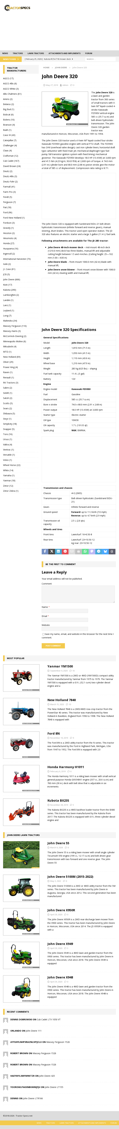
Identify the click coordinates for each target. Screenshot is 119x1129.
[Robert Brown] (5, 1054)
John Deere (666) (11, 279)
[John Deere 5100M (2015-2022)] (21, 888)
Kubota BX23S (58, 800)
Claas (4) (7, 150)
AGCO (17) (8, 78)
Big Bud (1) (8, 109)
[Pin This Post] (65, 551)
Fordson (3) (9, 222)
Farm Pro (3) (9, 191)
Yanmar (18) (9, 480)
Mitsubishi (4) (9, 346)
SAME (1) (7, 392)
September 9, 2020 (59, 670)
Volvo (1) (7, 459)
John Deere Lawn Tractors (23, 835)
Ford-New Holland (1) (14, 217)
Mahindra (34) (10, 320)
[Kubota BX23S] (21, 812)
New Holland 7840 (61, 700)
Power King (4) (10, 367)
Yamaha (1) (9, 475)
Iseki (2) (7, 264)
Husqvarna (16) (10, 248)
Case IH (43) (9, 135)
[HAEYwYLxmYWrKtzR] (5, 1077)
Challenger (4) (10, 145)
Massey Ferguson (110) (15, 325)
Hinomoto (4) (10, 238)
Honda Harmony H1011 (65, 767)
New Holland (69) (11, 356)
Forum (88, 53)
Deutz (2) (7, 171)
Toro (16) (8, 434)
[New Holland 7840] (21, 711)
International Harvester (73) (17, 258)
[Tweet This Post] (51, 551)
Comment (47, 583)
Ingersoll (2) (9, 253)
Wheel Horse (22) (11, 465)
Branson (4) (9, 124)
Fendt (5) (7, 197)
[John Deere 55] (21, 854)
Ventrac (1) (8, 449)
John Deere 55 (58, 843)
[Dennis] (5, 1099)
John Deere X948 (60, 977)
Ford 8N (53, 733)
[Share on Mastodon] (92, 551)
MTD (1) (7, 351)
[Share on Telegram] (98, 551)
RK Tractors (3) (10, 382)
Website (46, 625)
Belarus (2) (8, 104)
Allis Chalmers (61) (12, 93)
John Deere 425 (47, 1075)
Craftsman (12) (10, 155)
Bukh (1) (7, 129)
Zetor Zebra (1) (10, 490)
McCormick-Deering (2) (14, 336)
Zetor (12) (8, 485)
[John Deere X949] (21, 955)
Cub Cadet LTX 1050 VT (49, 1019)
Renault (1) (8, 377)
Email (45, 616)
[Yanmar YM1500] (21, 678)
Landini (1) (8, 300)
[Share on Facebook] (45, 551)
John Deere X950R (61, 910)
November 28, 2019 (59, 804)
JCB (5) (6, 274)
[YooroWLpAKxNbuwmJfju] (5, 1088)
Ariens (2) (8, 99)
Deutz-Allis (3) (10, 176)
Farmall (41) (9, 186)
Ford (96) (7, 212)
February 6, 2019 (58, 771)
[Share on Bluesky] (105, 551)
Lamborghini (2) (11, 294)
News (5, 53)
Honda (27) (8, 243)
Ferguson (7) (9, 202)
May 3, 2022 (55, 881)
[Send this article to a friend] (71, 551)
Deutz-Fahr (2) (10, 181)
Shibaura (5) (9, 413)
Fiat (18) (7, 207)
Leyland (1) (8, 310)
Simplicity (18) (10, 423)
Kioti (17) (7, 284)
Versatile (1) (9, 454)
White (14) (8, 470)
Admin (65, 85)
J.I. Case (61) (9, 269)
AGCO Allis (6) (10, 83)
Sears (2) (7, 408)
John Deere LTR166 (33, 1098)
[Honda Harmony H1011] (21, 778)
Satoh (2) (7, 398)
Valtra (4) (7, 444)
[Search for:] (100, 58)
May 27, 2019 (52, 85)
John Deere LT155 (54, 1087)
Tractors (18, 53)
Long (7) (7, 315)
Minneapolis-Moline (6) (14, 341)
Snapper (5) (9, 429)
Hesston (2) (9, 233)
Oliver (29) (8, 361)
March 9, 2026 (56, 847)
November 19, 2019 (59, 737)
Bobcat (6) (8, 114)
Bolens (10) (9, 119)
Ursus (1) (7, 439)
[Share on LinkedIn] (58, 551)
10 (73, 670)
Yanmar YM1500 (60, 666)
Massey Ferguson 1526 (58, 1042)
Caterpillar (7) (9, 140)
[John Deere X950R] (21, 921)
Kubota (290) (9, 289)
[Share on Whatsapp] (85, 551)
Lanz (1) (7, 305)
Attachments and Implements (64, 53)
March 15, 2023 (57, 704)
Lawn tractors (36, 53)
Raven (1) (8, 372)
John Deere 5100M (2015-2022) (70, 877)
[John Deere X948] (21, 989)
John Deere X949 (60, 944)
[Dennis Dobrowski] (5, 1021)
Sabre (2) (7, 387)
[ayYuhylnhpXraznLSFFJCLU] (5, 1043)
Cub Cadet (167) (11, 160)
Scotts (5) (8, 403)
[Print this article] (78, 551)
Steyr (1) (7, 418)
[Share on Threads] (112, 551)
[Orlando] (5, 1032)
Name (45, 606)
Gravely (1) (8, 227)
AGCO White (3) (11, 88)
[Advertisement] (81, 24)
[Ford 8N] (21, 745)
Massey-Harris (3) (12, 331)
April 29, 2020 (56, 914)
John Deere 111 (34, 1030)
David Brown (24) (12, 166)
